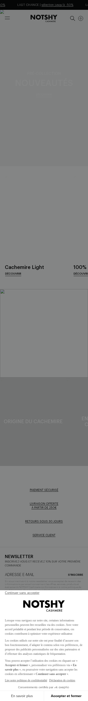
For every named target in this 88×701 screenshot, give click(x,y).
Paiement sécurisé (44, 490)
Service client (44, 535)
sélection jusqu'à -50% (55, 4)
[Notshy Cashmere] (44, 18)
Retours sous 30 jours (44, 521)
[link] (72, 18)
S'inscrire (75, 575)
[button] (80, 18)
